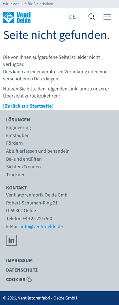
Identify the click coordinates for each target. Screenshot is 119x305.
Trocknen (16, 174)
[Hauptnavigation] (107, 16)
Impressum (19, 260)
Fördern (14, 143)
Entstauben (18, 135)
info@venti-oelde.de (42, 226)
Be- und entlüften (24, 159)
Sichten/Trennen (23, 166)
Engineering (18, 127)
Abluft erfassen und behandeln (38, 151)
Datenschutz (22, 270)
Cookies (15, 279)
